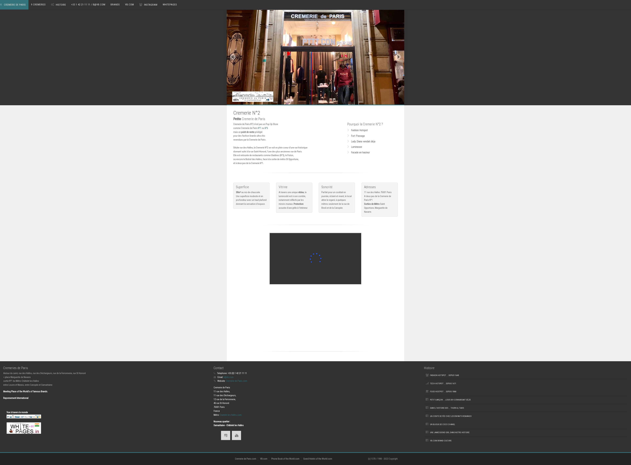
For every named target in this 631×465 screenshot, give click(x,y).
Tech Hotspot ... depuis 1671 (443, 383)
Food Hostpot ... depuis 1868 (443, 391)
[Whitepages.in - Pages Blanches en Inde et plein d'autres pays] (24, 428)
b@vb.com (229, 377)
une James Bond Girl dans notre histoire (449, 432)
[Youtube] (236, 435)
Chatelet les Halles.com (231, 415)
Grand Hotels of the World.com (317, 458)
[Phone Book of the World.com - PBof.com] (24, 416)
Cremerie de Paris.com (236, 381)
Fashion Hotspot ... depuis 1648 (444, 375)
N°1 (259, 128)
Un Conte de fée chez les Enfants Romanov (451, 416)
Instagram (150, 4)
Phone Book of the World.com (285, 458)
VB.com (129, 4)
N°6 (266, 128)
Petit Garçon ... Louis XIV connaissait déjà (450, 400)
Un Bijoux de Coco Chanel (442, 424)
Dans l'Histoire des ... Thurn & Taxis (447, 408)
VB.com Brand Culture (441, 440)
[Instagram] (225, 435)
